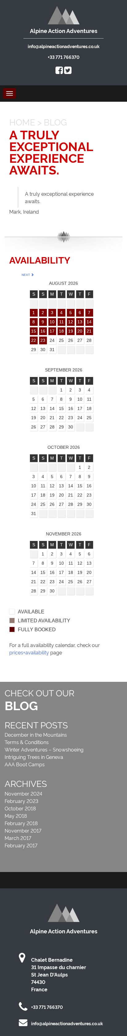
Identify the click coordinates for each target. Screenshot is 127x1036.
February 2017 (21, 845)
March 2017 (18, 837)
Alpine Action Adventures (63, 30)
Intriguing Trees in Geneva (34, 756)
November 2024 (23, 793)
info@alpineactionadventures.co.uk (64, 46)
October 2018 (20, 808)
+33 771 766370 (64, 57)
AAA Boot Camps (25, 764)
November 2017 (23, 830)
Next (26, 274)
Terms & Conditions (27, 742)
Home (22, 122)
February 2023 (21, 800)
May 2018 (16, 815)
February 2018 (21, 823)
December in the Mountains (36, 734)
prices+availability (29, 652)
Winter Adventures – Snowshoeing (44, 749)
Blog (55, 122)
